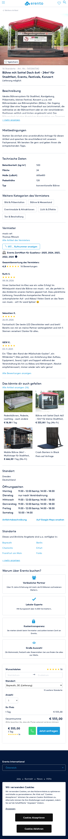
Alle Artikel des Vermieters (16, 240)
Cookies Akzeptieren (34, 817)
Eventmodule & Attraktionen (19, 209)
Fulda (39, 553)
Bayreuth (7, 542)
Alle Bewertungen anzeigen (16, 373)
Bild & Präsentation (14, 202)
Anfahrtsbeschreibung (14, 519)
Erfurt (39, 547)
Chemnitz (7, 547)
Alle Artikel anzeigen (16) (15, 387)
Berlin (39, 542)
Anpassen (10, 808)
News (40, 778)
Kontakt (29, 778)
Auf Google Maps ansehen (50, 519)
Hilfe (49, 778)
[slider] (13, 266)
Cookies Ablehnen (34, 828)
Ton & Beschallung (13, 216)
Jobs (18, 778)
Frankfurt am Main (12, 553)
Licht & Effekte (48, 209)
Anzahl (9, 694)
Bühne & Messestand (41, 202)
